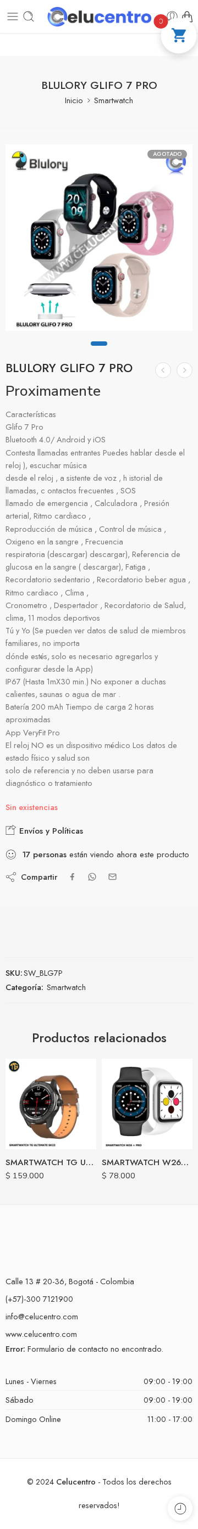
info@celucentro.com (42, 1316)
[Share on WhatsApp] (92, 876)
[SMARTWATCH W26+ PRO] (147, 1104)
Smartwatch (113, 100)
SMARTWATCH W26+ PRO (147, 1162)
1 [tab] (99, 353)
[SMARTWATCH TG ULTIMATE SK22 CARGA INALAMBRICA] (51, 1104)
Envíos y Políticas (49, 831)
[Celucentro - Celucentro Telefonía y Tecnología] (99, 16)
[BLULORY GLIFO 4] (163, 370)
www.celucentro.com (41, 1334)
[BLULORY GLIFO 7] (185, 370)
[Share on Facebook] (72, 877)
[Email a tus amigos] (112, 876)
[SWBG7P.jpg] (99, 237)
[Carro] (187, 16)
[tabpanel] (99, 240)
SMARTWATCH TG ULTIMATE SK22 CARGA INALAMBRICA (51, 1162)
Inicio (74, 100)
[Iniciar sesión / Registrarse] (172, 16)
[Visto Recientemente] (180, 1508)
